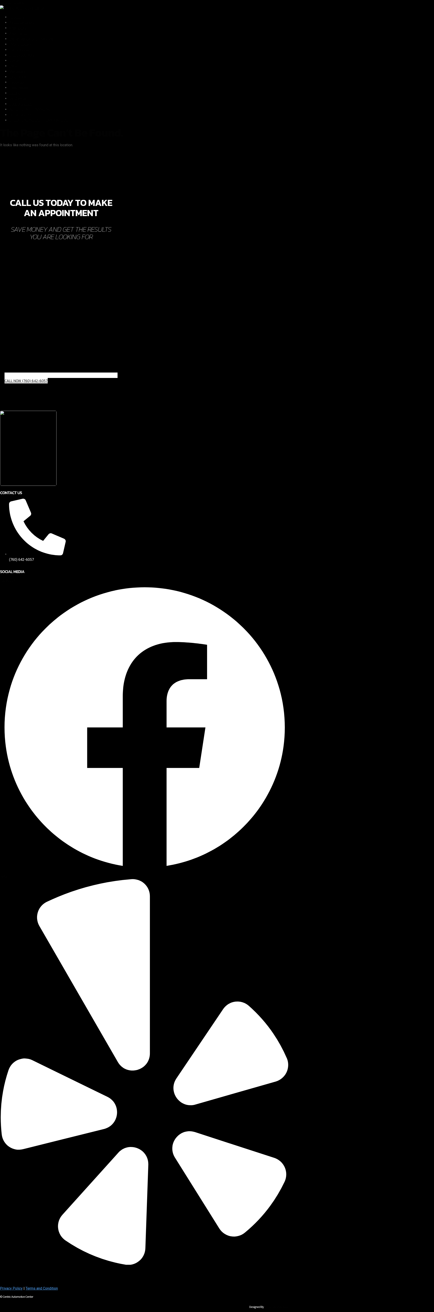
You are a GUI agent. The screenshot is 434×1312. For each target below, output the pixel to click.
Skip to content (12, 2)
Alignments (18, 33)
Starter (14, 60)
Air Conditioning (21, 22)
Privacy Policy (11, 1288)
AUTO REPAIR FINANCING (30, 109)
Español (15, 93)
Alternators (17, 28)
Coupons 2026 (20, 104)
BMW (13, 66)
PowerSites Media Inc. (276, 1307)
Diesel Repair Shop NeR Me (31, 39)
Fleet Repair (18, 87)
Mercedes (17, 71)
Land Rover (18, 77)
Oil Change (17, 98)
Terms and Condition (42, 1288)
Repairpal (16, 82)
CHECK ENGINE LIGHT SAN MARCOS (38, 120)
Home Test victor (22, 115)
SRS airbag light (21, 55)
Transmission (19, 49)
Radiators (16, 17)
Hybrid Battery (20, 44)
